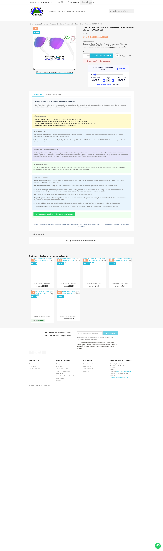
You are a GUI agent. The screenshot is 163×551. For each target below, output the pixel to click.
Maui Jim (70, 11)
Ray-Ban (61, 11)
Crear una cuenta (88, 368)
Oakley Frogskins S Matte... (68, 283)
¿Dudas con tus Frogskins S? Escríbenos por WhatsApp (54, 214)
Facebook (31, 352)
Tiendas (58, 380)
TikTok (44, 352)
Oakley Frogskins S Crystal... (42, 316)
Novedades (32, 366)
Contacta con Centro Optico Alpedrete (67, 376)
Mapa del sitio (60, 378)
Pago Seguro (60, 373)
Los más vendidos (34, 368)
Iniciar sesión (87, 366)
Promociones (33, 364)
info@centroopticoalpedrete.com (119, 377)
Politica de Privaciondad (63, 371)
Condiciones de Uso (62, 368)
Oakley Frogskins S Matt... (94, 283)
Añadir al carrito (101, 55)
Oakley (52, 11)
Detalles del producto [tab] (53, 94)
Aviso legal (59, 366)
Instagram (39, 352)
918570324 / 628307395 (45, 2)
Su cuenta (87, 360)
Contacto (80, 11)
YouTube (35, 352)
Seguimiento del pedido (90, 364)
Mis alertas (86, 371)
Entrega (58, 364)
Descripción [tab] (37, 94)
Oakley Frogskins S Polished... (42, 283)
